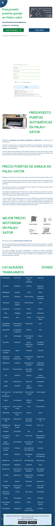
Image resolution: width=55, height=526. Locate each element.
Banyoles (6, 342)
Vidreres (17, 363)
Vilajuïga (17, 313)
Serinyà (28, 313)
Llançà (29, 375)
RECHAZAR (22, 522)
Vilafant (17, 375)
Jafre (29, 292)
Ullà (17, 317)
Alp (29, 431)
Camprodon (40, 406)
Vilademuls (6, 469)
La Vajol (40, 508)
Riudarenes (17, 419)
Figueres (17, 296)
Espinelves (5, 309)
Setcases (6, 303)
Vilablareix (5, 413)
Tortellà (5, 475)
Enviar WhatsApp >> (12, 30)
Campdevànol (18, 392)
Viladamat (28, 324)
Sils (6, 375)
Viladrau (6, 317)
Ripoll (17, 350)
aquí (40, 96)
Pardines (40, 498)
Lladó (6, 481)
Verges (5, 454)
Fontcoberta (17, 442)
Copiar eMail (39, 30)
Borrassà (29, 481)
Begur (6, 386)
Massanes (40, 481)
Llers (5, 313)
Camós (28, 486)
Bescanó (29, 382)
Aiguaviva (17, 475)
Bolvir (40, 292)
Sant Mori (17, 278)
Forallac (6, 431)
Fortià (17, 492)
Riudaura (17, 286)
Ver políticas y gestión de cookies (27, 519)
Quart (6, 400)
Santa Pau (28, 436)
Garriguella (6, 465)
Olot (40, 330)
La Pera (28, 286)
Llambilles (40, 475)
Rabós (29, 309)
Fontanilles (40, 492)
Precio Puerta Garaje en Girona (15, 35)
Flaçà (29, 317)
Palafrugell (17, 336)
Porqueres (40, 382)
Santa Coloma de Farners (29, 344)
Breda (40, 386)
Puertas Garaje (5, 35)
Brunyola (6, 296)
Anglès (40, 369)
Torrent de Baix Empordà (28, 280)
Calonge (29, 350)
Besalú (29, 413)
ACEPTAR (32, 522)
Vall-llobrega (28, 460)
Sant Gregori (41, 392)
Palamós (17, 342)
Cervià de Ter (17, 460)
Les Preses (17, 431)
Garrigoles (17, 498)
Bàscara (17, 454)
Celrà (6, 382)
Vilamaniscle (28, 303)
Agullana (17, 465)
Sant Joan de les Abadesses (5, 394)
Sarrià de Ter (17, 382)
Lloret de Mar (28, 296)
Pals (28, 406)
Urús (40, 303)
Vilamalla (40, 313)
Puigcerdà (40, 357)
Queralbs (40, 278)
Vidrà (6, 498)
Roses (40, 336)
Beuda (40, 309)
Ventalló (29, 465)
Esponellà (6, 330)
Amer (40, 413)
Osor (40, 324)
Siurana (5, 286)
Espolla (17, 292)
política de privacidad (26, 82)
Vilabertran (6, 460)
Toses (29, 498)
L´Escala (40, 350)
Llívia (17, 436)
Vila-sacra (28, 492)
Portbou (17, 448)
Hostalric (17, 386)
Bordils (40, 431)
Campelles (6, 508)
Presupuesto (6, 278)
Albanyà (17, 502)
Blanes (29, 330)
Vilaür (29, 502)
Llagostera (6, 363)
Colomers (17, 309)
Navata (40, 448)
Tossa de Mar (17, 369)
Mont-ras (40, 425)
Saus (40, 465)
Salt (6, 336)
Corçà (40, 442)
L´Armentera (40, 460)
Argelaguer (6, 292)
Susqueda (17, 508)
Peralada (29, 425)
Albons (17, 481)
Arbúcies (6, 369)
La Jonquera (17, 400)
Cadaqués (40, 400)
